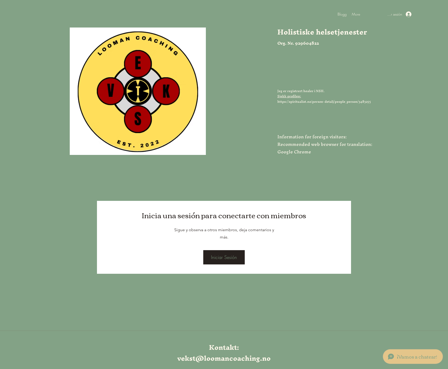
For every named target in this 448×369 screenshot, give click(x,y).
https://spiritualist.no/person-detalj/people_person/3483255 (324, 101)
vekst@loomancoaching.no (224, 358)
